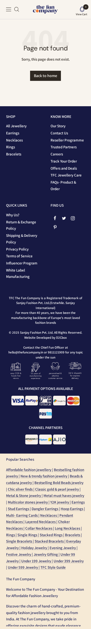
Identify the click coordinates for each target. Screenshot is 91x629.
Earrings (12, 133)
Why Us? (12, 214)
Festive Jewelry (19, 554)
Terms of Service (19, 256)
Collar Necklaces (39, 528)
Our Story (58, 125)
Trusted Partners (64, 147)
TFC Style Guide (53, 567)
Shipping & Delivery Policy (21, 238)
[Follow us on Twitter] (63, 218)
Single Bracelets (19, 541)
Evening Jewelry (63, 547)
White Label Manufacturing (18, 273)
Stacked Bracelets (49, 541)
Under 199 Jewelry (36, 561)
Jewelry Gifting (46, 554)
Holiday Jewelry (34, 547)
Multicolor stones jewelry (28, 502)
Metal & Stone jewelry (24, 495)
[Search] (16, 9)
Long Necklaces (68, 528)
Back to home (45, 75)
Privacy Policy (17, 249)
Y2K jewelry (60, 502)
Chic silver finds (20, 489)
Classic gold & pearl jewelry (57, 489)
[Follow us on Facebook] (55, 218)
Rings (10, 147)
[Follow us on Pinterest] (55, 227)
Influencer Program (21, 263)
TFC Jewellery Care (66, 175)
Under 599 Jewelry (23, 567)
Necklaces (14, 140)
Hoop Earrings (72, 508)
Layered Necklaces (40, 521)
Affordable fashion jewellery (29, 469)
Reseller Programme (67, 140)
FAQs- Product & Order (63, 185)
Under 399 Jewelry (69, 561)
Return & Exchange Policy (21, 225)
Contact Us (59, 133)
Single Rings (27, 534)
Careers (57, 154)
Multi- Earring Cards (22, 515)
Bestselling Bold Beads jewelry (58, 482)
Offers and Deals (64, 168)
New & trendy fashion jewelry (44, 476)
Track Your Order (64, 161)
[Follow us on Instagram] (72, 218)
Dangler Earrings (45, 508)
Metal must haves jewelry (63, 495)
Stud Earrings (19, 508)
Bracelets (13, 154)
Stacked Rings (51, 534)
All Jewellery (16, 125)
